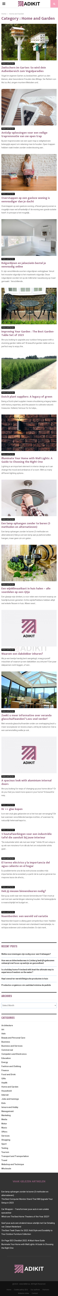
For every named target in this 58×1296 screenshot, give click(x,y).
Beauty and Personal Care (13, 1038)
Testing (4, 1148)
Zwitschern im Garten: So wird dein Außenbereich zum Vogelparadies (23, 69)
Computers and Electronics (14, 1054)
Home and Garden (8, 63)
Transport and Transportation (15, 1156)
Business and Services (12, 1046)
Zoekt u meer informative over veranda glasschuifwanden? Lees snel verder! (26, 717)
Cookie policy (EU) (21, 1290)
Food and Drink (8, 1074)
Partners (46, 1290)
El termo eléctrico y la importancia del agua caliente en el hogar (25, 864)
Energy (4, 1062)
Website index (23, 1293)
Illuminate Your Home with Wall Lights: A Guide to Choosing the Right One (27, 460)
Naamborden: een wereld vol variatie (24, 916)
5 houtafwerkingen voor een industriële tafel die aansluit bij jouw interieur (26, 836)
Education (6, 1058)
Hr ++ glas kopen (12, 809)
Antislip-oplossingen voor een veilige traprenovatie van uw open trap (24, 134)
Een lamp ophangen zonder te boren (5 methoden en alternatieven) (25, 525)
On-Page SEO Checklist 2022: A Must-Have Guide (23, 1240)
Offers (4, 1132)
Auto (3, 1033)
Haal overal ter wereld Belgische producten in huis (24, 979)
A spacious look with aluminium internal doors (26, 782)
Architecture (7, 1025)
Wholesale (6, 1168)
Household (6, 1091)
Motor (4, 1123)
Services (5, 1136)
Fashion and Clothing (11, 1066)
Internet (4, 1095)
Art (2, 1029)
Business (5, 1042)
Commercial (7, 1050)
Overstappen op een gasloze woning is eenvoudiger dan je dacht (25, 200)
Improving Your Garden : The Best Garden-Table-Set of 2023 (27, 333)
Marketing (6, 1115)
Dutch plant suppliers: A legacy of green (26, 396)
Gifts (3, 1078)
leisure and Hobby (9, 1107)
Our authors (35, 1290)
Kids (3, 1103)
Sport (3, 1144)
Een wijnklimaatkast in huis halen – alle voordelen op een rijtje (26, 590)
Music (4, 1128)
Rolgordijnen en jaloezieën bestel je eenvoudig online (23, 265)
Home (9, 1290)
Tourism (5, 1152)
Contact (35, 1293)
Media (4, 1119)
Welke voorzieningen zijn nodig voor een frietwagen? (26, 954)
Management (7, 1111)
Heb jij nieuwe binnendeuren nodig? (23, 891)
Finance (5, 1070)
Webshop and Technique (12, 1164)
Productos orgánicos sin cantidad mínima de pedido (26, 985)
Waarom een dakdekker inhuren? (22, 653)
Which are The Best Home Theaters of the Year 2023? (25, 1216)
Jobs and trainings (10, 1099)
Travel (4, 1160)
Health (4, 1083)
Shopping (5, 1140)
